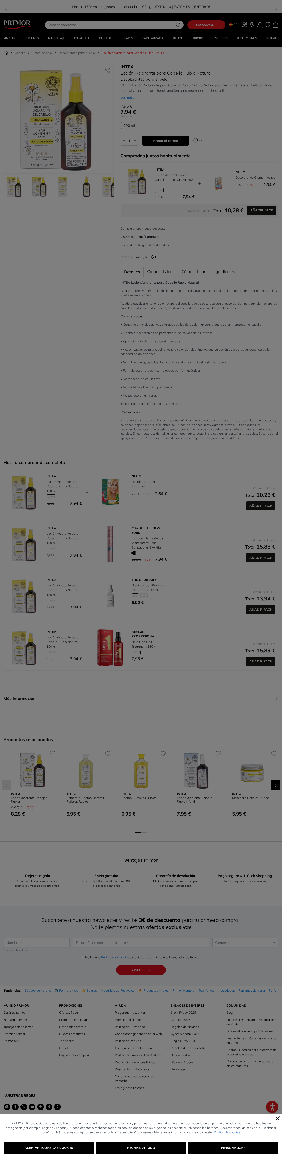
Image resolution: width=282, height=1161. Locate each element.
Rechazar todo (141, 1148)
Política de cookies (227, 1132)
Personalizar (233, 1148)
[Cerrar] (277, 1118)
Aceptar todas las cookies (49, 1148)
